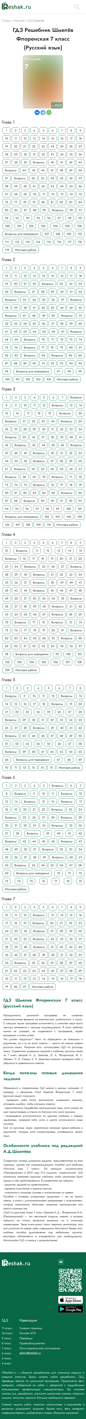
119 (7, 250)
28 (6, 154)
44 (24, 170)
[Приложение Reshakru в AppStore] (70, 1302)
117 (69, 242)
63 (52, 186)
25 (61, 146)
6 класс (6, 1353)
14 (43, 138)
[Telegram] (43, 112)
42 (70, 162)
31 (34, 154)
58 (6, 186)
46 (43, 170)
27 (80, 146)
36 (80, 154)
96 (49, 218)
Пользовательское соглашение (39, 1348)
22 (33, 146)
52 (33, 178)
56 (71, 178)
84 (80, 202)
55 (61, 178)
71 (43, 194)
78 (24, 202)
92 (6, 218)
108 (58, 234)
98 (69, 218)
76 (6, 202)
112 (17, 242)
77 (15, 202)
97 (59, 218)
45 (33, 170)
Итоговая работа (25, 250)
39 (25, 162)
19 (6, 146)
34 (61, 154)
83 (70, 202)
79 (33, 202)
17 (71, 138)
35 (71, 154)
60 (25, 186)
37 (6, 162)
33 (52, 154)
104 (55, 226)
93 (17, 218)
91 (80, 210)
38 (16, 162)
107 (46, 234)
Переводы (26, 1338)
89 (44, 210)
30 (25, 154)
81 (52, 202)
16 (62, 138)
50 (80, 170)
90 (71, 210)
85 (6, 210)
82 (61, 202)
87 (25, 210)
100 (7, 226)
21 (24, 146)
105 (67, 226)
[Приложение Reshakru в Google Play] (70, 1311)
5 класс (6, 1358)
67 (6, 194)
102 (31, 226)
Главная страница (30, 1328)
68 (16, 194)
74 (71, 194)
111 (7, 242)
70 (34, 194)
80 (43, 202)
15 (52, 138)
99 (80, 218)
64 (61, 186)
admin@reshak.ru (30, 1353)
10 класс (7, 1333)
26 (71, 146)
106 (79, 226)
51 (6, 178)
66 (80, 186)
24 (52, 146)
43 (80, 162)
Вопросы (38, 162)
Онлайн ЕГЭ (27, 1333)
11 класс (7, 1328)
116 (59, 242)
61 (34, 186)
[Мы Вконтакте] (61, 1262)
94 (27, 218)
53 (42, 178)
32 (43, 154)
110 (80, 234)
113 (27, 242)
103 (43, 226)
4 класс (6, 1363)
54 (52, 178)
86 (16, 210)
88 (34, 210)
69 (25, 194)
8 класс (6, 1343)
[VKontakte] (37, 112)
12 (25, 138)
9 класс (6, 1338)
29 (16, 154)
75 (80, 194)
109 (69, 234)
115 (49, 242)
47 (52, 170)
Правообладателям (32, 1343)
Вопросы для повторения (21, 234)
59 (16, 186)
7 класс (6, 1348)
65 (71, 186)
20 (15, 146)
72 (52, 194)
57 (80, 178)
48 (61, 170)
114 (38, 242)
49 (70, 170)
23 (43, 146)
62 (43, 186)
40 (52, 162)
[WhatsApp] (48, 112)
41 (61, 162)
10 (6, 138)
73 (61, 194)
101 (19, 226)
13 (34, 138)
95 (38, 218)
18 (80, 138)
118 (80, 242)
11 (15, 138)
